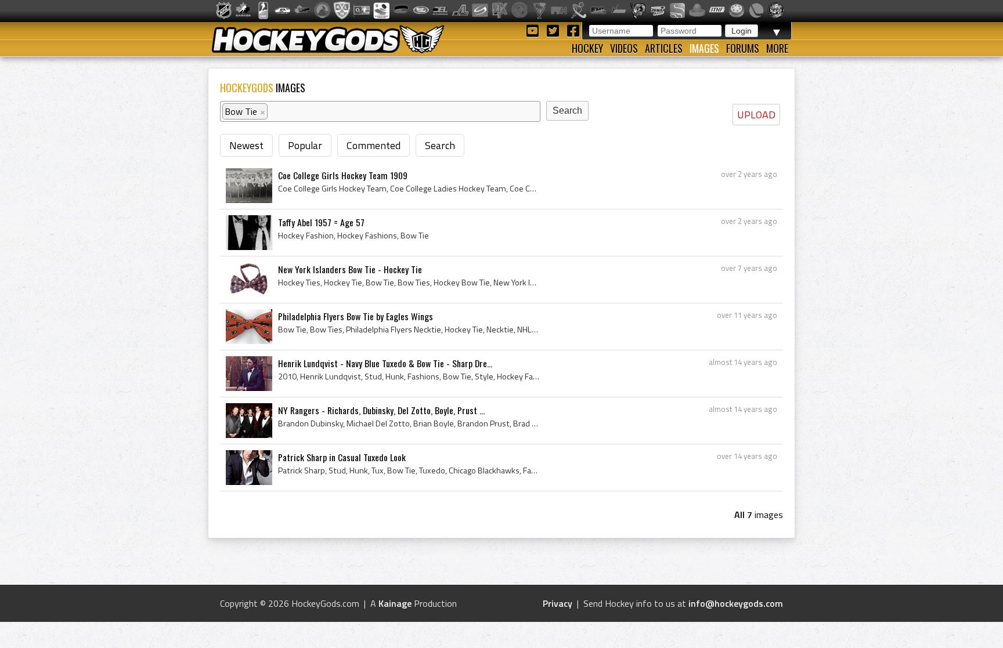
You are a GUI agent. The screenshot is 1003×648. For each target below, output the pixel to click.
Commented (374, 145)
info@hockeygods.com (735, 603)
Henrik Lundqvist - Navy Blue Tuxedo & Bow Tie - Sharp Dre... (385, 363)
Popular (305, 145)
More (777, 48)
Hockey (587, 48)
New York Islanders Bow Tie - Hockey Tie (350, 269)
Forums (742, 48)
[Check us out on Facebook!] (573, 30)
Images (704, 48)
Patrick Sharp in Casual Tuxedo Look (342, 457)
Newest (246, 145)
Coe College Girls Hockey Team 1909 (342, 175)
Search (440, 145)
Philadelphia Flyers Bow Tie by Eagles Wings (355, 316)
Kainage (395, 603)
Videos (624, 48)
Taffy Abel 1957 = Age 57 (321, 222)
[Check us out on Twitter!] (554, 30)
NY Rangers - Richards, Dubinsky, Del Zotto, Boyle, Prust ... (381, 410)
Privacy (557, 603)
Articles (664, 48)
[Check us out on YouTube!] (534, 30)
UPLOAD (756, 114)
